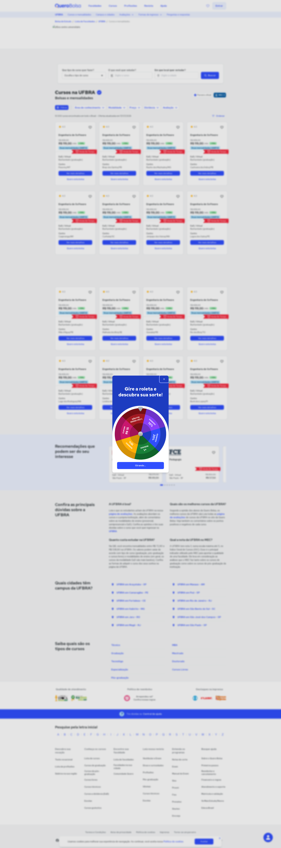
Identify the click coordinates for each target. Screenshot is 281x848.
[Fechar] (164, 379)
